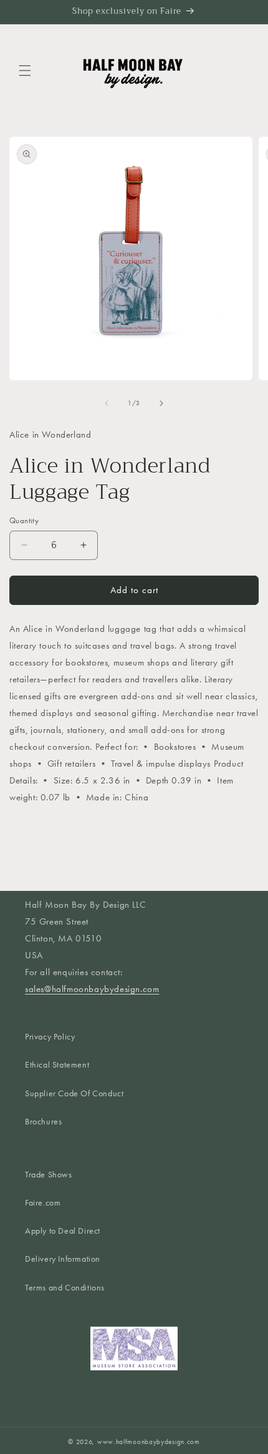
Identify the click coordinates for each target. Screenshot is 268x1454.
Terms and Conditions (65, 1287)
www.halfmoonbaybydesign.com (148, 1442)
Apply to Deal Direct (62, 1231)
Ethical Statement (57, 1064)
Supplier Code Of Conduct (74, 1093)
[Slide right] (161, 403)
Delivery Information (62, 1259)
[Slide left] (106, 403)
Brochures (43, 1121)
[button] (25, 70)
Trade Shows (48, 1174)
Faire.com (42, 1202)
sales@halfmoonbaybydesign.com (92, 989)
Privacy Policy (50, 1036)
